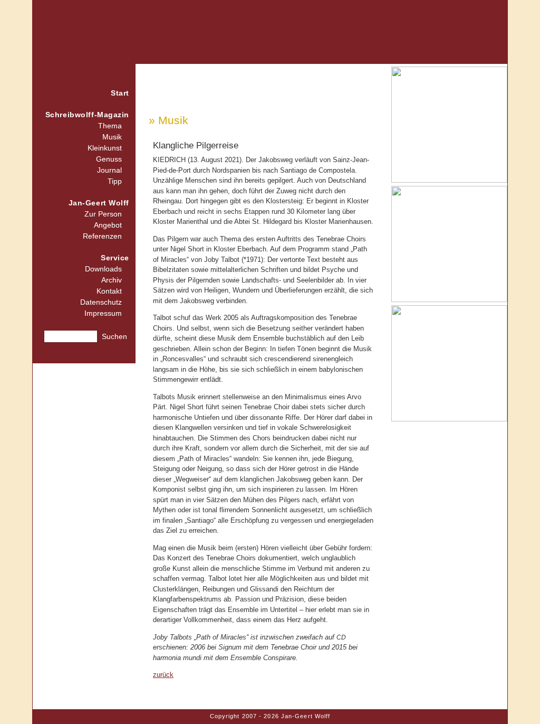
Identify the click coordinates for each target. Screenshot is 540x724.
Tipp (115, 181)
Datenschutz (101, 302)
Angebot (108, 225)
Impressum (103, 313)
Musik (112, 137)
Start (120, 93)
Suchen (114, 336)
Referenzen (102, 236)
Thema (110, 125)
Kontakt (109, 291)
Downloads (103, 269)
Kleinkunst (105, 148)
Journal (109, 170)
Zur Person (103, 214)
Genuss (109, 159)
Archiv (111, 280)
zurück (163, 675)
